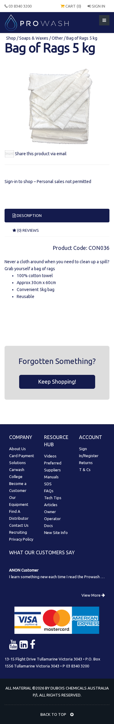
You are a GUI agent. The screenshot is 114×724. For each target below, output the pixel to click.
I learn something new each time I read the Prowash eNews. (61, 577)
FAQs (49, 491)
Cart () (72, 6)
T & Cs (85, 469)
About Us (17, 449)
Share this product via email (41, 153)
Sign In (98, 6)
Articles (50, 505)
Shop (11, 38)
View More (91, 595)
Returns (86, 462)
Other (57, 38)
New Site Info (56, 532)
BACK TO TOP (53, 714)
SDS (48, 484)
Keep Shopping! (57, 381)
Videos (50, 456)
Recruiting (18, 532)
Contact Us (19, 525)
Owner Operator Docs (52, 518)
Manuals (51, 477)
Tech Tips (52, 498)
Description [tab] (29, 215)
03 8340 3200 (20, 6)
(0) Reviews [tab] (27, 230)
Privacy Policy (21, 539)
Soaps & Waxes (33, 38)
